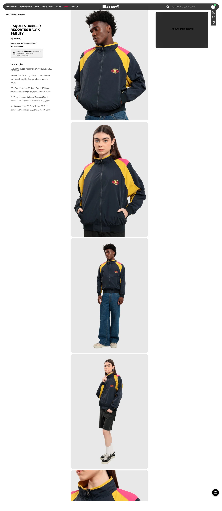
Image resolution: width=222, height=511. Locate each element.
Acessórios (26, 6)
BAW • (8, 14)
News (58, 6)
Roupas (13, 14)
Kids (37, 6)
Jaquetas (21, 14)
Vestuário (11, 6)
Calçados (47, 6)
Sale (66, 6)
